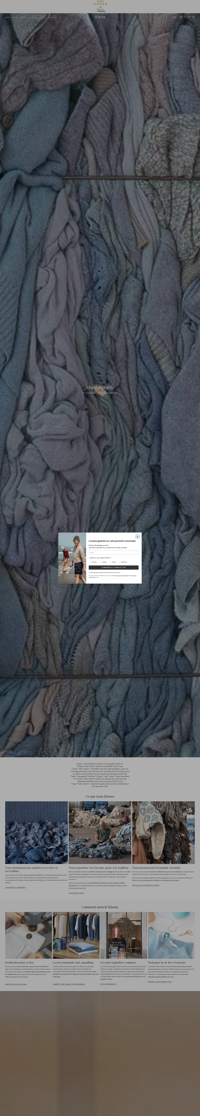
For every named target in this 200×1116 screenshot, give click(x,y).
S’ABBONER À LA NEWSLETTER (113, 567)
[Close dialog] (137, 537)
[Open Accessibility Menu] (5, 1104)
